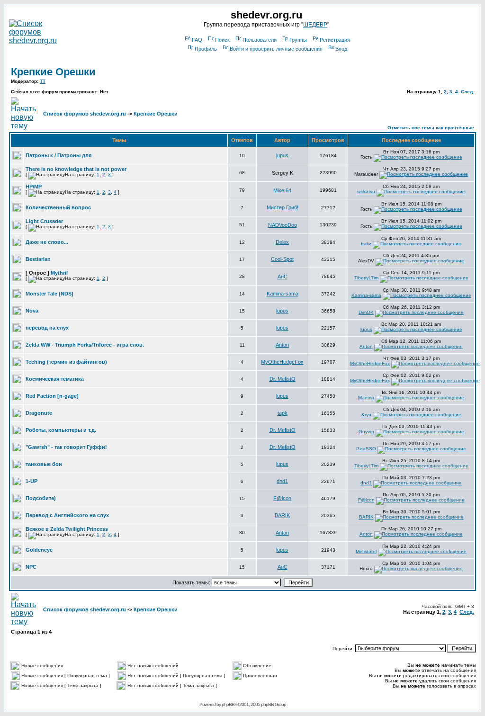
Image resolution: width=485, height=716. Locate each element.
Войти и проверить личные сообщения (276, 49)
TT (42, 81)
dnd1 (282, 481)
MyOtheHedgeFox (282, 362)
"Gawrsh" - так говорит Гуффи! (66, 447)
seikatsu (366, 191)
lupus (282, 155)
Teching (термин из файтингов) (66, 362)
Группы (298, 40)
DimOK (366, 312)
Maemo (366, 397)
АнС (282, 276)
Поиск (222, 40)
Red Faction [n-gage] (52, 396)
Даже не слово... (47, 242)
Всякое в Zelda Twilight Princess (67, 529)
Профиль (206, 49)
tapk (282, 413)
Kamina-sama (282, 293)
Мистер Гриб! (282, 207)
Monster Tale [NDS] (49, 293)
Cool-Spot (282, 259)
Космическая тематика (55, 379)
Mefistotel (366, 551)
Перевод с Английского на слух (67, 515)
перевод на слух (47, 328)
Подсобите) (41, 498)
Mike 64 (282, 190)
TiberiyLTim (366, 277)
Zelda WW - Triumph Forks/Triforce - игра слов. (85, 345)
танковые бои (44, 464)
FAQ (197, 40)
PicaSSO (366, 448)
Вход (341, 49)
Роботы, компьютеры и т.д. (61, 430)
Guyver (366, 431)
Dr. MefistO (282, 379)
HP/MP (34, 186)
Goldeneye (39, 550)
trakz (366, 243)
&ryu (366, 414)
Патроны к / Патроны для (58, 155)
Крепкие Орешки (53, 72)
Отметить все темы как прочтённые (430, 127)
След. (467, 91)
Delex (282, 242)
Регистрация (335, 40)
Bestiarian (38, 259)
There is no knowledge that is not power (76, 169)
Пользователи (259, 40)
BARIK (282, 515)
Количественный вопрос (58, 207)
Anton (282, 345)
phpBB (228, 704)
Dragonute (39, 413)
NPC (31, 567)
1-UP (31, 481)
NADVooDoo (282, 225)
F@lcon (282, 498)
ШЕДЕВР (315, 24)
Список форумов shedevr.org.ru (84, 113)
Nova (32, 310)
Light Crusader (44, 221)
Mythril (59, 273)
